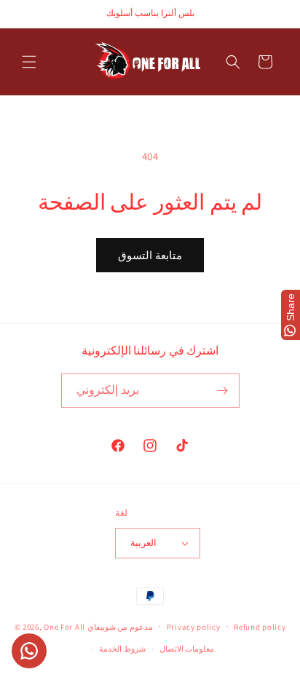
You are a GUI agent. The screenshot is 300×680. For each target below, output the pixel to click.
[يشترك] (223, 390)
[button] (29, 62)
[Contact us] (29, 650)
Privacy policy (194, 627)
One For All (64, 626)
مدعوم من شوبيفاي (120, 626)
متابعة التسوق (150, 255)
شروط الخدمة (122, 649)
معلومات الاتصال (187, 649)
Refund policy (259, 627)
